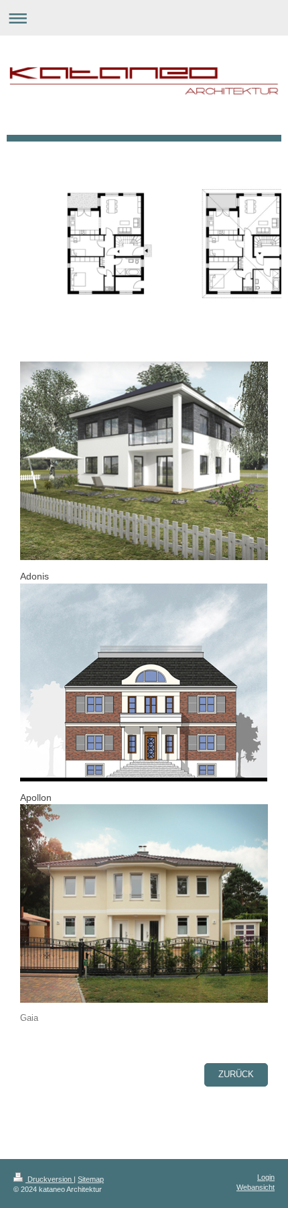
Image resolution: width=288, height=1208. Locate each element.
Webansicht (255, 1187)
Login (266, 1177)
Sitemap (91, 1179)
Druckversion (49, 1179)
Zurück (236, 1074)
